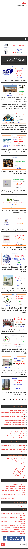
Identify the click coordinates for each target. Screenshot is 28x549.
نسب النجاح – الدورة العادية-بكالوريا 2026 (14, 230)
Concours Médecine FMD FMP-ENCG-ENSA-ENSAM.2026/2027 (14, 172)
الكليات (23, 467)
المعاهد (23, 465)
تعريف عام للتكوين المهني (19, 473)
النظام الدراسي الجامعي (19, 471)
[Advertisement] (14, 22)
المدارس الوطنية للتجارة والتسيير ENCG (15, 488)
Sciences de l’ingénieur (19, 506)
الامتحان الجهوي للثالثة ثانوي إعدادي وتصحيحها (14, 424)
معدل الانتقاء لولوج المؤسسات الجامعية (16, 433)
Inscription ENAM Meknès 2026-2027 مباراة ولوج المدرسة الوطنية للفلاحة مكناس (14, 310)
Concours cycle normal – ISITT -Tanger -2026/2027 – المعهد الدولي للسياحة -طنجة (14, 152)
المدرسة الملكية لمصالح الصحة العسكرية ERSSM (13, 494)
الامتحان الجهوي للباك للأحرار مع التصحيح (15, 422)
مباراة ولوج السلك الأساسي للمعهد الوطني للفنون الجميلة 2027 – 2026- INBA (14, 331)
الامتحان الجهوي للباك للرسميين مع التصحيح (15, 420)
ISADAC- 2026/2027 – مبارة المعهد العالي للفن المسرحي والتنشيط (14, 248)
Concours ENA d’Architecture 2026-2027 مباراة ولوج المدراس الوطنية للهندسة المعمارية (14, 269)
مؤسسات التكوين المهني (19, 475)
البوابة (24, 2)
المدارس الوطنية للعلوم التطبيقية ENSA (15, 486)
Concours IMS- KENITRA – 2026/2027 (16, 81)
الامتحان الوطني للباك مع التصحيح (17, 410)
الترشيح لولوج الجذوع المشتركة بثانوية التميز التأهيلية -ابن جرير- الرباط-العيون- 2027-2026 (14, 373)
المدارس (23, 463)
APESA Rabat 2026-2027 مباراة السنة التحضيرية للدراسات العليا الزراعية (14, 290)
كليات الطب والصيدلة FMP (19, 484)
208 (4, 399)
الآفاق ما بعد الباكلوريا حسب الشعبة (17, 431)
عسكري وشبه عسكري (19, 469)
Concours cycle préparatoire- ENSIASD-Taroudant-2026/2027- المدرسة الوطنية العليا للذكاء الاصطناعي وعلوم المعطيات (14, 106)
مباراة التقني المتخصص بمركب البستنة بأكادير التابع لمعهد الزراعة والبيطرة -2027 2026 (14, 351)
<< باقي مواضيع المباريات (7, 498)
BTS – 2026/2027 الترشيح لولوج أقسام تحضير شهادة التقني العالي (14, 192)
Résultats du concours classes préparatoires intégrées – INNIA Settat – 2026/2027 (13, 531)
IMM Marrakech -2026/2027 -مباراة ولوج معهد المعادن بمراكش (14, 393)
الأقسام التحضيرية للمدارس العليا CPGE (16, 459)
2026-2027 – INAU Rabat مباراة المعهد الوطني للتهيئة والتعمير (14, 211)
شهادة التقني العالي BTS (19, 461)
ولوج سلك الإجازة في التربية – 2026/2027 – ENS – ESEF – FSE (14, 60)
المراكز (23, 477)
